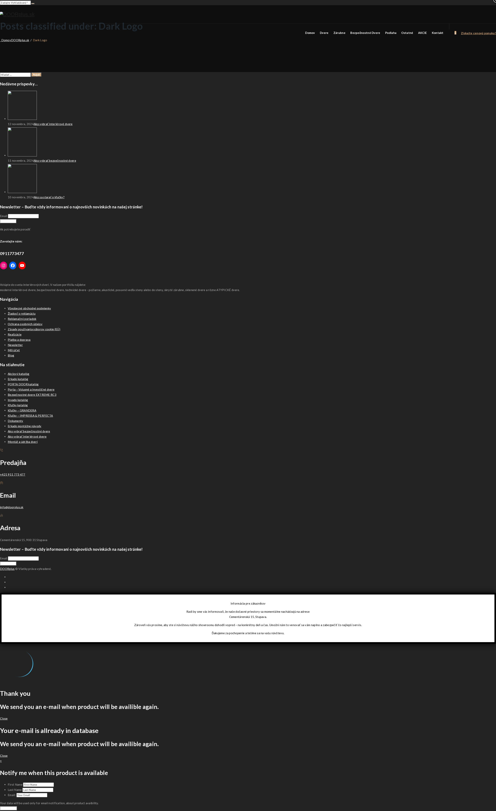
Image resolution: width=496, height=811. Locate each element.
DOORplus (7, 568)
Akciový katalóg (18, 373)
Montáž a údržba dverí (23, 441)
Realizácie (15, 334)
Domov (310, 32)
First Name (15, 784)
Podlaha (390, 32)
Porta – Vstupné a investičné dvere (31, 389)
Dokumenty (15, 421)
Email (3, 216)
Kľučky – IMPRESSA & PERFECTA (30, 415)
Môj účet (14, 350)
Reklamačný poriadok (22, 318)
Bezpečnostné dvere (365, 32)
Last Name (15, 789)
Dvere (324, 32)
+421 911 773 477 (12, 474)
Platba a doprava (19, 339)
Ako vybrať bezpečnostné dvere (55, 160)
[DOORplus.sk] (17, 14)
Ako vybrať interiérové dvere (53, 124)
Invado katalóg (18, 400)
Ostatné (407, 32)
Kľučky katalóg (18, 405)
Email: (12, 795)
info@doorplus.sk (11, 507)
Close (4, 718)
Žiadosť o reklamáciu (21, 313)
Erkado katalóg (18, 379)
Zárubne (339, 32)
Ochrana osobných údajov (25, 324)
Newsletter (15, 345)
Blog (11, 355)
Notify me (9, 808)
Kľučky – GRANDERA (22, 410)
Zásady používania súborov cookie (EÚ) (34, 329)
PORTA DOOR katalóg (23, 384)
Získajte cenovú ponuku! (478, 33)
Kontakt (437, 32)
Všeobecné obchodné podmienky (29, 308)
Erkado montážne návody (24, 426)
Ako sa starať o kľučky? (49, 197)
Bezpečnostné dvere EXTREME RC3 (32, 394)
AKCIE (422, 32)
